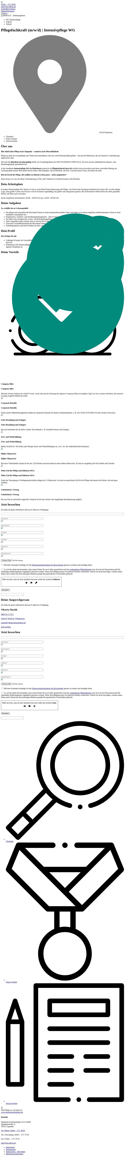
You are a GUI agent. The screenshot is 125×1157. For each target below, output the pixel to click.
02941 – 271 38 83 (8, 4)
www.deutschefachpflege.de (12, 1112)
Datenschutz (10, 1149)
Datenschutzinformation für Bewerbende (47, 565)
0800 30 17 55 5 (7, 614)
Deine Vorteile (11, 139)
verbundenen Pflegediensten (81, 569)
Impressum (10, 1147)
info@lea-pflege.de (8, 7)
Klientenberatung (7, 11)
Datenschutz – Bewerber (15, 1152)
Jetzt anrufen (6, 627)
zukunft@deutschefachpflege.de (13, 623)
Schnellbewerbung (8, 9)
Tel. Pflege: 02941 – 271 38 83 (13, 1131)
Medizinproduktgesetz (14, 1154)
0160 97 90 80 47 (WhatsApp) (13, 619)
